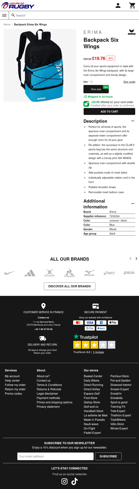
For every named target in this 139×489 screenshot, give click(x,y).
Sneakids (116, 398)
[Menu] (4, 15)
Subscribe (108, 456)
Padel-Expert (92, 433)
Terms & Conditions (49, 385)
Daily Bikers (91, 380)
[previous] (130, 259)
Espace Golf (92, 393)
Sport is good (118, 402)
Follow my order (15, 385)
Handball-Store (93, 411)
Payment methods (48, 398)
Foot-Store (90, 398)
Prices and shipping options (54, 402)
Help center (12, 380)
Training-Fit (117, 406)
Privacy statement (48, 406)
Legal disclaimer (47, 393)
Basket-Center (93, 376)
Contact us (43, 317)
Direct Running (93, 385)
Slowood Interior (120, 385)
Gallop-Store (92, 402)
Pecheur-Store (119, 376)
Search (20, 15)
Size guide (129, 81)
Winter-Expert (119, 428)
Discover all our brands (69, 286)
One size (99, 88)
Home (7, 24)
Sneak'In (116, 393)
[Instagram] (64, 482)
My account (12, 376)
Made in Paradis (94, 419)
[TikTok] (74, 482)
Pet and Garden (120, 380)
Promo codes (13, 393)
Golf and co (91, 406)
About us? (43, 376)
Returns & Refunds (49, 389)
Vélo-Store (117, 424)
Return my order (15, 389)
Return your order (42, 352)
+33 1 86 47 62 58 (43, 329)
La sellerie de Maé (96, 415)
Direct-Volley (92, 389)
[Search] (13, 15)
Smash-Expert (119, 389)
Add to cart (109, 111)
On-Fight (89, 428)
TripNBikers (118, 419)
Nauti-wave (91, 424)
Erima (93, 32)
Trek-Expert (117, 411)
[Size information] (91, 81)
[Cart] (132, 5)
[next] (136, 259)
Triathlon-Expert (120, 415)
